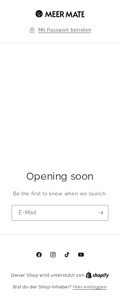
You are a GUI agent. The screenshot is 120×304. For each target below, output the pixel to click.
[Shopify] (97, 275)
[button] (60, 30)
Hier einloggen (90, 286)
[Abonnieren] (100, 213)
